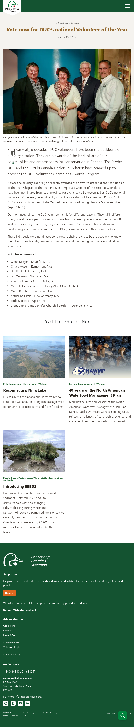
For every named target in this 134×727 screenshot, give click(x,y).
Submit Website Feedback (20, 610)
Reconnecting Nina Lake (24, 390)
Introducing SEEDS (20, 486)
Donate (9, 593)
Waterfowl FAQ (11, 654)
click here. (36, 696)
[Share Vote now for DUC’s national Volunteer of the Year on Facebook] (13, 153)
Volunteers (74, 23)
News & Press (10, 635)
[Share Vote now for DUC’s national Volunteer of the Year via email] (13, 172)
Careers (7, 630)
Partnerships (61, 23)
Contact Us (9, 625)
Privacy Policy (111, 713)
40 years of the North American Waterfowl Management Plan (97, 392)
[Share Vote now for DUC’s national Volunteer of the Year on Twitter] (13, 163)
